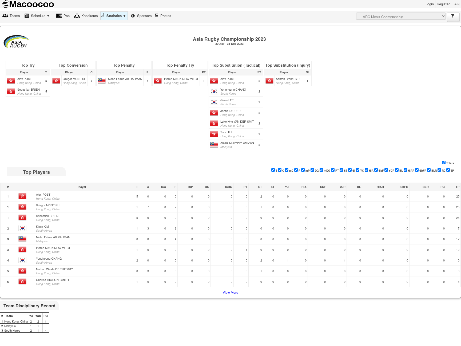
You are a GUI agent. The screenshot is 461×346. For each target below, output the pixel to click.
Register (443, 3)
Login (430, 3)
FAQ (455, 3)
